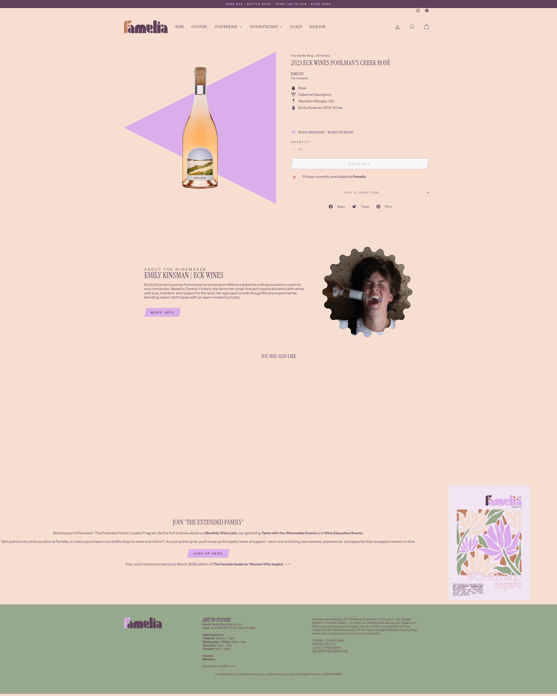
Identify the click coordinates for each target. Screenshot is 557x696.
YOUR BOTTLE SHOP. (264, 26)
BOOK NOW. (318, 26)
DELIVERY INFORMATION (330, 651)
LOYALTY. (296, 26)
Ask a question (362, 192)
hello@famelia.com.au (227, 624)
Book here (209, 666)
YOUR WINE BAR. (226, 26)
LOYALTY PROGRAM (326, 647)
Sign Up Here (208, 553)
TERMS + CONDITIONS (328, 640)
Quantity (301, 142)
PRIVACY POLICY (324, 644)
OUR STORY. (199, 26)
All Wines (322, 55)
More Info (162, 312)
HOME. (180, 26)
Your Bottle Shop (302, 55)
